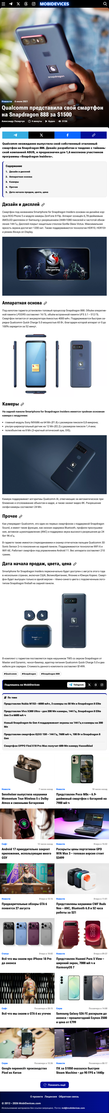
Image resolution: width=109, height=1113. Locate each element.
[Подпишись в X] (18, 4)
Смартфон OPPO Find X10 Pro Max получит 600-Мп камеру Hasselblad (48, 745)
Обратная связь (69, 1096)
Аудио (51, 121)
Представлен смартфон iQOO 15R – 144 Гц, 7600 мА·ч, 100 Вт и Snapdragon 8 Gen (52, 736)
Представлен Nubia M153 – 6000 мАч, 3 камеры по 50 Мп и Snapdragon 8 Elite (52, 703)
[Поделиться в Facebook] (67, 135)
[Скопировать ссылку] (94, 135)
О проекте (36, 1096)
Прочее (13, 187)
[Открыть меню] (3, 4)
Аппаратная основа (20, 176)
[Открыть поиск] (105, 4)
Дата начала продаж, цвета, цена (28, 192)
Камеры (14, 182)
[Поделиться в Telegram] (15, 135)
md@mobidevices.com (73, 1108)
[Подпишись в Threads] (26, 4)
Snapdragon (30, 674)
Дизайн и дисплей (19, 171)
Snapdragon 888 (51, 674)
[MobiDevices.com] (54, 3)
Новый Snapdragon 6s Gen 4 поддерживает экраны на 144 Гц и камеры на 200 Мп (53, 724)
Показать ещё (56, 1084)
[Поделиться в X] (41, 135)
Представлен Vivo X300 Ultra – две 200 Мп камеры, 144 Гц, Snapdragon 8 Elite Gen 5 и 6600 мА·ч (52, 713)
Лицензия (51, 1096)
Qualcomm (11, 674)
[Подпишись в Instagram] (33, 4)
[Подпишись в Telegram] (10, 4)
